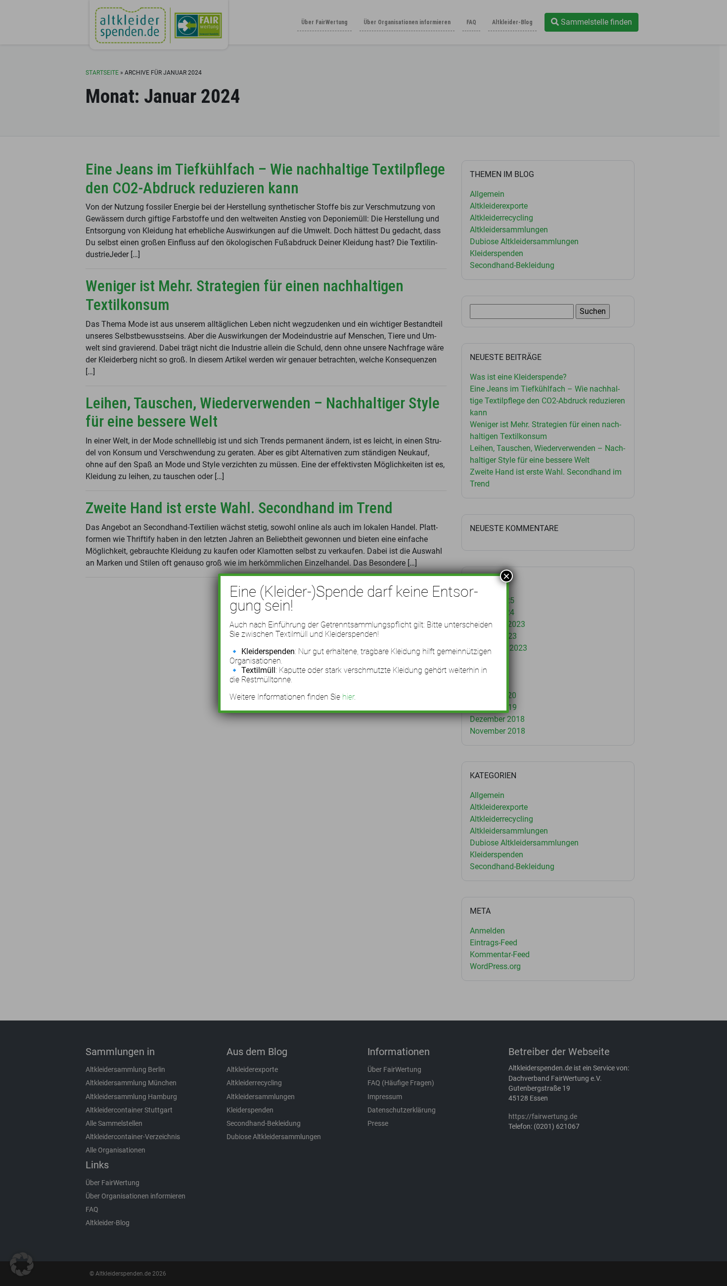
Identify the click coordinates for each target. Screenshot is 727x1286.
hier (348, 697)
